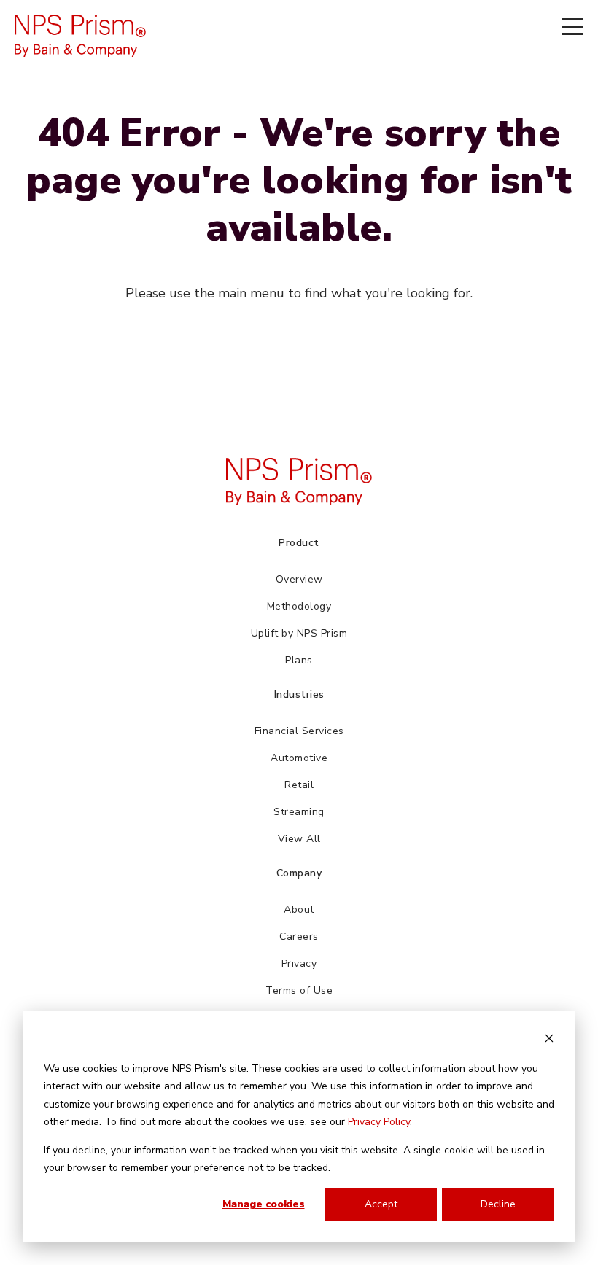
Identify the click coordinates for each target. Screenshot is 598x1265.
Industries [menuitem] (299, 694)
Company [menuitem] (299, 873)
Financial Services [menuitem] (299, 731)
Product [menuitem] (299, 543)
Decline (498, 1204)
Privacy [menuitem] (299, 963)
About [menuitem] (299, 909)
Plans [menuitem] (299, 660)
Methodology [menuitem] (299, 606)
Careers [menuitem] (299, 936)
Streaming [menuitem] (299, 812)
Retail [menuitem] (299, 785)
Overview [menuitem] (299, 579)
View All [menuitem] (299, 839)
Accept (381, 1204)
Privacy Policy (379, 1122)
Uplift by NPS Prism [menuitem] (299, 633)
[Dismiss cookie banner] (549, 1041)
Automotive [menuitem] (299, 758)
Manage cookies (263, 1204)
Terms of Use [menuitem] (299, 990)
